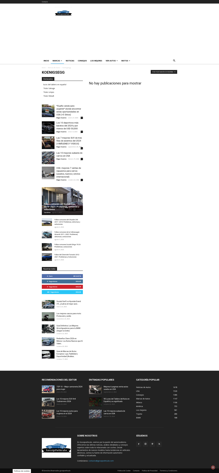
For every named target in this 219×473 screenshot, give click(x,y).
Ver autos (111, 60)
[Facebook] (138, 444)
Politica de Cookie (124, 471)
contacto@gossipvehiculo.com (101, 461)
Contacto (45, 2)
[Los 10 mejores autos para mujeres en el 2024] (48, 414)
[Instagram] (145, 444)
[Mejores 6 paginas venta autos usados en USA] (95, 389)
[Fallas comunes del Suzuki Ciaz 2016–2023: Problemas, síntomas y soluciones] (62, 202)
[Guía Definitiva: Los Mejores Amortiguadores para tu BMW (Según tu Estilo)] (48, 328)
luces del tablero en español (54, 84)
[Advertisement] (131, 13)
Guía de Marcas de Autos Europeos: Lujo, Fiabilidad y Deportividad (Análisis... (67, 353)
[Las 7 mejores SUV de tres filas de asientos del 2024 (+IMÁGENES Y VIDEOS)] (48, 142)
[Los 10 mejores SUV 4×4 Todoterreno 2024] (48, 402)
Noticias (70, 60)
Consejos (82, 60)
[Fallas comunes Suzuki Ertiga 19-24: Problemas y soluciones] (47, 247)
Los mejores (96, 60)
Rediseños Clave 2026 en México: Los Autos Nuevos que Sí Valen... (70, 341)
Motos (124, 60)
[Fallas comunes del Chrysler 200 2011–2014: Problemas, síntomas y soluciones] (47, 222)
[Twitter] (159, 444)
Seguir (78, 281)
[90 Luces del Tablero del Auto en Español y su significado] (95, 402)
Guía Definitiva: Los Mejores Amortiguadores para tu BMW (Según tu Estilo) (68, 328)
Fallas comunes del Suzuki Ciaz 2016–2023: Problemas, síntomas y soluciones (61, 207)
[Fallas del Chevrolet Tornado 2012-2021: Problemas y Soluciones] (47, 257)
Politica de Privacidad (149, 471)
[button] (174, 61)
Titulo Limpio (48, 92)
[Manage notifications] (213, 467)
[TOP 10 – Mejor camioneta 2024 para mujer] (48, 389)
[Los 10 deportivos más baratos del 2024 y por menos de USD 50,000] (48, 127)
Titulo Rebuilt (48, 96)
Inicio (46, 60)
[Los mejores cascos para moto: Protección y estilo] (48, 316)
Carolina (47, 212)
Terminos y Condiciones (168, 471)
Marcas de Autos (54, 68)
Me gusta (77, 276)
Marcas (56, 60)
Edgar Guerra (61, 118)
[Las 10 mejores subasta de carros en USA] (48, 157)
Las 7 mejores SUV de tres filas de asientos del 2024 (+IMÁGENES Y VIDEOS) (69, 141)
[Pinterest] (152, 444)
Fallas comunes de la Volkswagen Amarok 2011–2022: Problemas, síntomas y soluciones (66, 234)
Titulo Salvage (49, 88)
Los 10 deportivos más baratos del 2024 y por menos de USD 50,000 (67, 125)
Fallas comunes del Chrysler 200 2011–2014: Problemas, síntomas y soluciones (67, 222)
